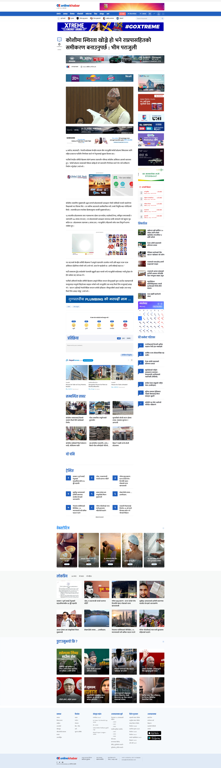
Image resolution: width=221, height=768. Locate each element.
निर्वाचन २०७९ (133, 732)
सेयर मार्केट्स (133, 14)
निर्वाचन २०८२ (132, 735)
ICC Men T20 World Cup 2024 (100, 721)
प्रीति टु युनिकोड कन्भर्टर (117, 745)
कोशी (69, 307)
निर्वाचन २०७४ (133, 726)
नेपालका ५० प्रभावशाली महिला (117, 718)
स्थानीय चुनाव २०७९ (134, 729)
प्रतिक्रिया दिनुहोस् (127, 355)
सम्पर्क (149, 729)
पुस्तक (72, 18)
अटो (76, 729)
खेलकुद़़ (59, 729)
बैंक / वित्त (77, 726)
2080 (114, 722)
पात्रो (123, 14)
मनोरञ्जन (89, 14)
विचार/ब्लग (60, 720)
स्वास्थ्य (144, 14)
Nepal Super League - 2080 (99, 733)
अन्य (108, 14)
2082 (114, 726)
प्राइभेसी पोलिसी (152, 726)
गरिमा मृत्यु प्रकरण (84, 18)
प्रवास (58, 735)
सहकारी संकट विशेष (134, 718)
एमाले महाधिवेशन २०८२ (135, 737)
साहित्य (58, 723)
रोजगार (77, 723)
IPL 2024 (95, 725)
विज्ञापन (150, 723)
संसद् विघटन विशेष (134, 723)
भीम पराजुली (76, 307)
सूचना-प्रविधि (78, 732)
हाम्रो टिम (150, 718)
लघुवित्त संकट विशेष (134, 720)
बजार (76, 718)
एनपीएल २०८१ (97, 718)
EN (150, 14)
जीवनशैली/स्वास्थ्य (61, 732)
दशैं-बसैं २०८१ (132, 743)
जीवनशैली (80, 14)
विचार (95, 14)
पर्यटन (76, 720)
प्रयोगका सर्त (151, 720)
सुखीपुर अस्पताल (110, 18)
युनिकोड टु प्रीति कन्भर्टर (117, 747)
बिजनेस (72, 14)
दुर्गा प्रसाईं (63, 18)
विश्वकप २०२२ (132, 740)
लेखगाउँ (121, 18)
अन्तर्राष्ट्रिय (59, 737)
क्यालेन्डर (143, 303)
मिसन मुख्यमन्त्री (96, 18)
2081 (114, 724)
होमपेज (59, 14)
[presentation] (128, 360)
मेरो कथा (113, 739)
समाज (58, 718)
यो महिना (89, 576)
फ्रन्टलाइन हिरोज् (115, 742)
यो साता (81, 576)
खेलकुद (102, 14)
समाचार (65, 14)
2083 (114, 736)
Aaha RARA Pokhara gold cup (100, 729)
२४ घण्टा (73, 576)
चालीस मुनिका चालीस (116, 729)
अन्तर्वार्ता (59, 726)
